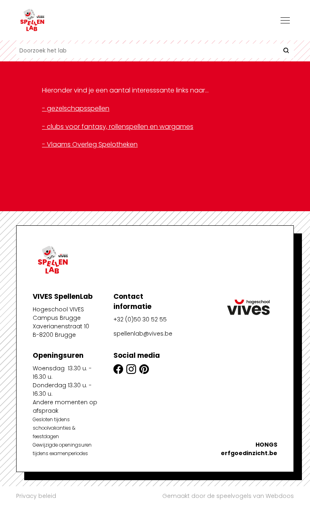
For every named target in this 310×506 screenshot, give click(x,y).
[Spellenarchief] (56, 20)
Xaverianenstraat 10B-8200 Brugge (61, 330)
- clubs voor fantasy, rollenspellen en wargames (117, 126)
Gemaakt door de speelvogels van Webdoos (228, 496)
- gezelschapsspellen (75, 108)
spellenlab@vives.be (142, 334)
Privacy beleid (36, 496)
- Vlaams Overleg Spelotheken (90, 144)
